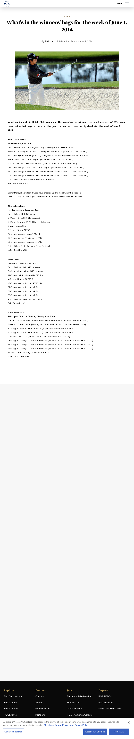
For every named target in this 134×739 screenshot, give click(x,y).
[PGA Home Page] (7, 4)
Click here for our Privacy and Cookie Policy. (66, 725)
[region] (67, 728)
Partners (40, 714)
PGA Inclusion (106, 702)
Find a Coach (10, 702)
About (38, 702)
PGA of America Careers (79, 715)
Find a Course (11, 708)
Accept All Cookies (95, 731)
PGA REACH (105, 696)
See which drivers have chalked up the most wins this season (51, 193)
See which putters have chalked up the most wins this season (52, 196)
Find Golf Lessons (13, 696)
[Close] (128, 722)
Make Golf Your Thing (110, 709)
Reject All (119, 731)
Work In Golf (73, 702)
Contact (39, 696)
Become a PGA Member (79, 696)
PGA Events (10, 714)
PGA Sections (74, 708)
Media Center (42, 709)
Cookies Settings (13, 731)
